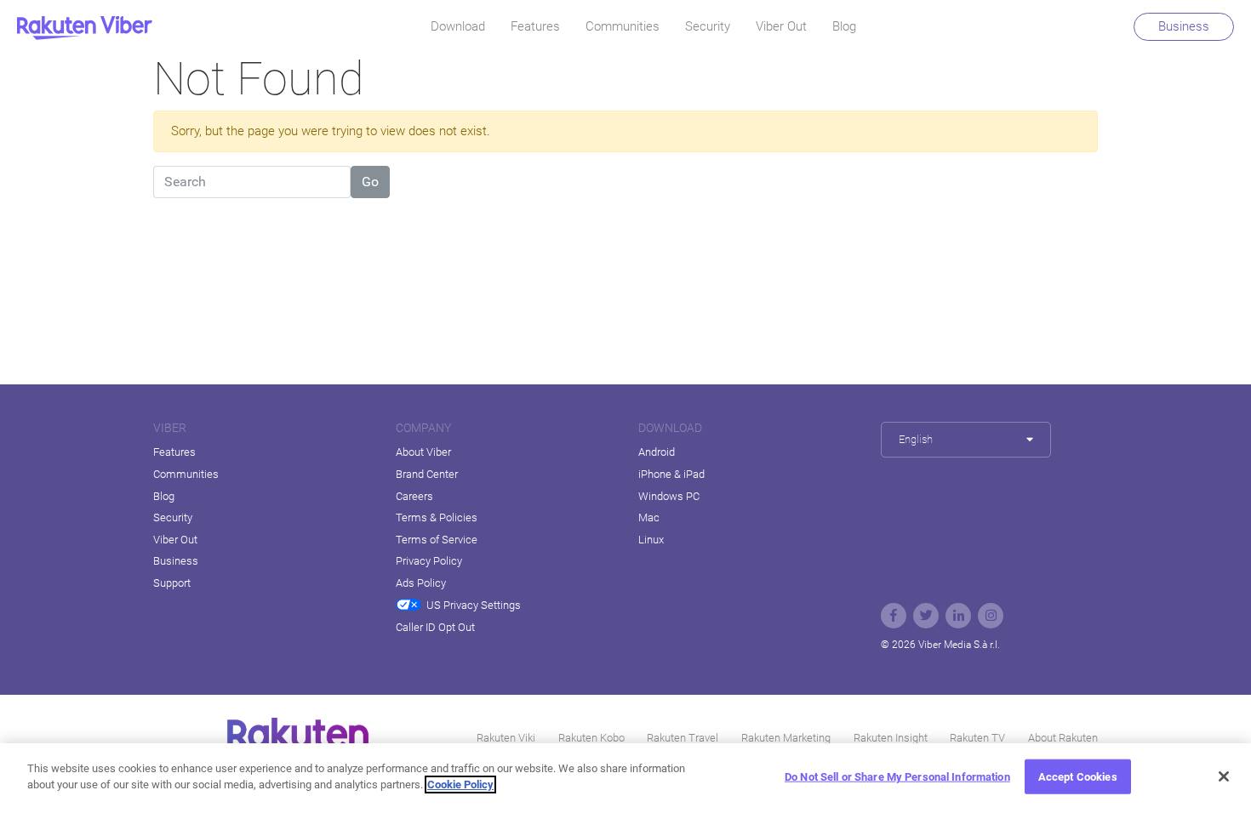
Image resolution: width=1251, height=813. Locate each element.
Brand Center (427, 474)
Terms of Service (436, 539)
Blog (844, 26)
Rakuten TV (977, 737)
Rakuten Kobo (591, 737)
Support (172, 583)
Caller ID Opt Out (435, 627)
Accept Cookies (1077, 776)
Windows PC (669, 496)
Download (458, 26)
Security (707, 26)
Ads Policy (421, 583)
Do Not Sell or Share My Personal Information (897, 776)
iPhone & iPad (671, 474)
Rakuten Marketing (786, 737)
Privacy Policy (429, 560)
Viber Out (781, 26)
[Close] (1223, 776)
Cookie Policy (460, 784)
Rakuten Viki (506, 737)
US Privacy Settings (473, 605)
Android (656, 452)
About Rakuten (1063, 737)
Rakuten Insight (891, 737)
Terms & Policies (436, 517)
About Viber (423, 452)
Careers (414, 496)
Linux (651, 539)
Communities (623, 26)
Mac (649, 517)
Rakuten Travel (682, 737)
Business (1183, 26)
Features (535, 26)
